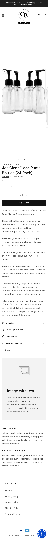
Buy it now (24, 202)
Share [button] (7, 350)
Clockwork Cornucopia (20, 535)
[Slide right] (30, 160)
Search (8, 490)
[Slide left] (18, 160)
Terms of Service (13, 514)
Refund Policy (11, 502)
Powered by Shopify (33, 535)
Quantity (5, 181)
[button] (3, 15)
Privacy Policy (11, 496)
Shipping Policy (12, 508)
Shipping (5, 177)
